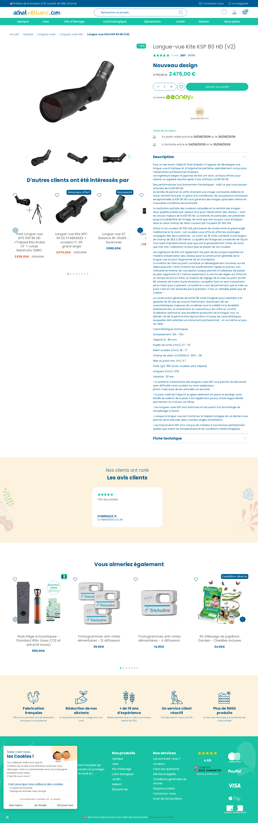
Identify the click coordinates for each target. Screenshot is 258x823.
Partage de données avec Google (28, 791)
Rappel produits (164, 788)
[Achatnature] (37, 12)
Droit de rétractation (167, 799)
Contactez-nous (213, 3)
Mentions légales (164, 774)
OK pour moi (65, 805)
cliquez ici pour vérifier (161, 817)
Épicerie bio (120, 789)
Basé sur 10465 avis (207, 774)
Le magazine (239, 3)
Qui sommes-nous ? (166, 759)
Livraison (159, 764)
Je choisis (40, 805)
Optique (117, 759)
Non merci (15, 805)
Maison (117, 784)
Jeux (115, 764)
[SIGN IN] (234, 11)
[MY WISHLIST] (224, 11)
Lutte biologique (123, 774)
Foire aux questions (166, 769)
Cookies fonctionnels (21, 787)
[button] (7, 817)
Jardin (116, 779)
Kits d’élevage (121, 769)
